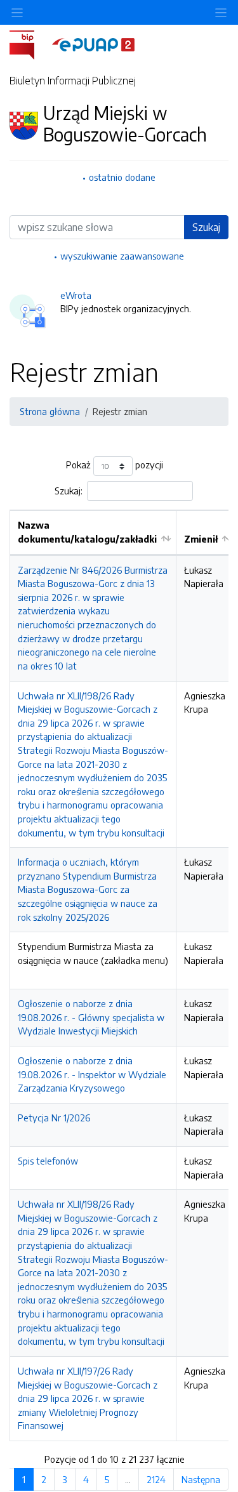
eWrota (75, 295)
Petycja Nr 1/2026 (54, 1117)
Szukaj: (69, 490)
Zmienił (201, 539)
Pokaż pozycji (114, 465)
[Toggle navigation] (221, 12)
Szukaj (206, 227)
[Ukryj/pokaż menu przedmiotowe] (17, 12)
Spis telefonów (48, 1160)
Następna (201, 1479)
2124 (156, 1479)
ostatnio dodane (122, 177)
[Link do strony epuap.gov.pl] (93, 44)
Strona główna (50, 411)
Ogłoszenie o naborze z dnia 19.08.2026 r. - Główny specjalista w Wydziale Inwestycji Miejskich (91, 1017)
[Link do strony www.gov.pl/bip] (30, 44)
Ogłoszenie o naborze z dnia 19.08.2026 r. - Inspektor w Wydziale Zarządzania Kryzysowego (92, 1074)
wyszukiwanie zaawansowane (122, 255)
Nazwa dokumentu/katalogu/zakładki (87, 532)
